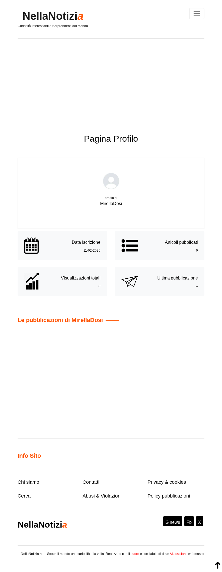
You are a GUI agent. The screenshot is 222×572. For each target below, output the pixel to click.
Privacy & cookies (167, 482)
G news (172, 522)
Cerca (24, 496)
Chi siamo (28, 482)
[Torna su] (218, 565)
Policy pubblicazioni (169, 496)
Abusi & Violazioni (102, 496)
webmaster (196, 554)
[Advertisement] (111, 82)
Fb (189, 522)
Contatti (91, 482)
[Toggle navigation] (196, 13)
